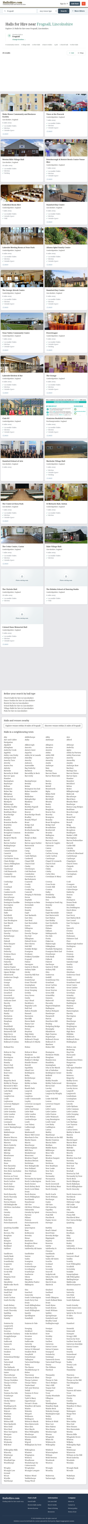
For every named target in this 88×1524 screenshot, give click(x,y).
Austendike (29, 765)
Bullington (50, 835)
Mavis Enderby (10, 1145)
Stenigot (49, 1328)
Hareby (70, 1013)
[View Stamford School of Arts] (22, 449)
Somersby (29, 1295)
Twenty (7, 1398)
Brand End (71, 817)
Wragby (7, 1468)
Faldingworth (51, 933)
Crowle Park (72, 887)
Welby (48, 1416)
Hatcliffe (28, 1018)
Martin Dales (51, 1142)
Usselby (70, 1401)
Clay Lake (50, 866)
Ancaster (49, 747)
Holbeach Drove (52, 1039)
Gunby (27, 998)
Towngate (50, 1390)
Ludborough (30, 1127)
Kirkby (27, 1080)
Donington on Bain (32, 902)
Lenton (48, 1101)
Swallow (7, 1352)
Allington (49, 745)
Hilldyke (70, 1034)
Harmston (29, 1016)
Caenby (28, 848)
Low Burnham (10, 1124)
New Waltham (30, 1171)
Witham (49, 1455)
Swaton (7, 1354)
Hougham (50, 1057)
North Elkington (73, 1181)
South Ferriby (9, 1300)
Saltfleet (7, 1248)
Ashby (48, 752)
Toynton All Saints (74, 1390)
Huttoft (28, 1065)
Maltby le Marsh (73, 1132)
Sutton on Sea (9, 1349)
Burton (27, 840)
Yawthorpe (8, 1481)
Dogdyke (28, 900)
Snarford (28, 1292)
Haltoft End (8, 1011)
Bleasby (49, 801)
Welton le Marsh (31, 1421)
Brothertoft (50, 830)
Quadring (70, 1222)
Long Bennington (53, 1119)
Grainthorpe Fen (52, 980)
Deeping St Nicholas (33, 894)
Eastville (49, 925)
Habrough (71, 1000)
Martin (27, 1142)
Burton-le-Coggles (53, 843)
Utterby (7, 1403)
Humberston (51, 1060)
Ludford (70, 1127)
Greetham (71, 993)
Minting (7, 1153)
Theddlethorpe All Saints (11, 1371)
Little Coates (51, 1109)
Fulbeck (49, 959)
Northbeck (71, 1197)
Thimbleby (71, 1370)
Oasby (48, 1202)
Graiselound (72, 980)
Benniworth (50, 789)
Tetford (7, 1364)
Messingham (9, 1148)
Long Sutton (71, 1119)
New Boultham (52, 1166)
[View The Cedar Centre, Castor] (22, 535)
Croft (69, 882)
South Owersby (10, 1308)
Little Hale (29, 1111)
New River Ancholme (12, 1171)
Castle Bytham (30, 856)
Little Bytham (72, 1106)
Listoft (48, 1106)
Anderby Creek (10, 750)
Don (47, 900)
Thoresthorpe (9, 1375)
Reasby (69, 1230)
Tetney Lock (71, 1364)
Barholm (7, 770)
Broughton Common (12, 832)
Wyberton (50, 1476)
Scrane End (8, 1269)
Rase (27, 1230)
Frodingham (9, 959)
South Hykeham (73, 1300)
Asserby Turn (9, 760)
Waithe (28, 1408)
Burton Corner (52, 840)
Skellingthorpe (73, 1279)
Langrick (28, 1091)
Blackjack (8, 801)
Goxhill (48, 977)
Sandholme (29, 1253)
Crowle (28, 887)
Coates (69, 869)
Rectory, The (9, 1233)
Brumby (49, 832)
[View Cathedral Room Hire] (22, 193)
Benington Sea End (32, 789)
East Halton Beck (73, 918)
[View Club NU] (22, 406)
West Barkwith (10, 1424)
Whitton (70, 1439)
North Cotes (50, 1181)
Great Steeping (31, 990)
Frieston (70, 954)
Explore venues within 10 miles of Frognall (22, 725)
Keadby (70, 1070)
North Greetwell (52, 1184)
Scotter (7, 1266)
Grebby (28, 993)
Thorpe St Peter (10, 1383)
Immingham (51, 1065)
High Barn (71, 1031)
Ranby (69, 1228)
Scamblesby (9, 1261)
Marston (7, 1142)
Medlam (49, 1145)
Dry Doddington (73, 907)
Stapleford (8, 1328)
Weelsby (7, 1416)
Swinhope (50, 1357)
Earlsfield (8, 915)
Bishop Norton (10, 799)
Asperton (49, 758)
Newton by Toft (73, 1173)
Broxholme (29, 832)
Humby (7, 1062)
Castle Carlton (51, 856)
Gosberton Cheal (73, 974)
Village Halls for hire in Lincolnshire (19, 708)
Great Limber (72, 987)
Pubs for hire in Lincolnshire (15, 711)
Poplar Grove (51, 1220)
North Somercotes (74, 1194)
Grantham (50, 982)
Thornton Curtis (10, 1377)
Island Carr (29, 1070)
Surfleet (49, 1341)
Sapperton (50, 1256)
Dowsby (49, 905)
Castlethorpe (72, 856)
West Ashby (71, 1421)
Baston (48, 781)
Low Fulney (29, 1124)
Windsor (28, 1452)
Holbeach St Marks (32, 1042)
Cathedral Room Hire (11, 205)
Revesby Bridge (52, 1235)
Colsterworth (72, 871)
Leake (6, 1098)
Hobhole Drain (10, 1036)
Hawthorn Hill (52, 1021)
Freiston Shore (10, 954)
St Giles (70, 1315)
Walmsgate (71, 1411)
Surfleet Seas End (74, 1341)
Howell (69, 1057)
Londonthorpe (31, 1119)
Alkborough (29, 745)
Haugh (69, 1018)
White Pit (49, 1439)
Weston (49, 1434)
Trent (48, 1393)
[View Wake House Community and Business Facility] (22, 102)
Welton (69, 1419)
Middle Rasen (51, 1148)
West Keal (8, 1429)
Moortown (29, 1155)
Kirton (27, 1086)
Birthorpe (50, 796)
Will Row (7, 1445)
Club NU (6, 418)
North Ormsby (51, 1189)
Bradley (7, 817)
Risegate (7, 1240)
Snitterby (70, 1292)
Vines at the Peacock (55, 114)
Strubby (49, 1336)
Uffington (49, 1398)
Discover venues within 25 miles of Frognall (62, 725)
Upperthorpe (30, 1401)
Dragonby (8, 907)
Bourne (28, 812)
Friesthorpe (50, 954)
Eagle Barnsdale (52, 913)
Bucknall (7, 835)
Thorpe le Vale (52, 1380)
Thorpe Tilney (30, 1383)
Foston (69, 949)
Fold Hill (28, 946)
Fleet (69, 941)
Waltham (7, 1414)
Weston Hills (72, 1434)
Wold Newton (51, 1457)
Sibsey (27, 1277)
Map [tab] (81, 53)
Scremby (49, 1269)
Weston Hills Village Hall (13, 159)
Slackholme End (10, 1290)
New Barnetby (10, 1166)
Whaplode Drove (73, 1437)
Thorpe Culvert (73, 1377)
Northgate (8, 1199)
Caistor (48, 848)
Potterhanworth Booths (31, 1223)
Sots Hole (70, 1295)
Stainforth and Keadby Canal (52, 1319)
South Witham (51, 1310)
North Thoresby (10, 1197)
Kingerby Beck (10, 1080)
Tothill (27, 1390)
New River (71, 1168)
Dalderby (70, 892)
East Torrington (73, 923)
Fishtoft (7, 941)
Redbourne (29, 1233)
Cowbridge (8, 882)
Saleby (48, 1246)
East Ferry (71, 915)
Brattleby (8, 825)
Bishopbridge (30, 799)
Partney (28, 1215)
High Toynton (51, 1034)
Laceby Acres (72, 1088)
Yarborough (50, 1478)
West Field (8, 1426)
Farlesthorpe (9, 936)
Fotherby (7, 951)
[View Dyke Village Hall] (66, 535)
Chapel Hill (29, 861)
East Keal (28, 920)
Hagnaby (7, 1005)
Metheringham (31, 1148)
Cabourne (50, 845)
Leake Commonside (33, 1098)
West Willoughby (32, 1432)
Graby (69, 977)
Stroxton (28, 1336)
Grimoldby (50, 995)
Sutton (6, 1346)
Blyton (27, 804)
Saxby (27, 1259)
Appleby (7, 752)
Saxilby (70, 1259)
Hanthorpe (50, 1013)
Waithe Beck (51, 1408)
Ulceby (69, 1398)
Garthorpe (50, 964)
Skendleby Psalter (32, 1282)
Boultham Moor (10, 812)
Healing (49, 1024)
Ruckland (8, 1246)
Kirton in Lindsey (11, 1088)
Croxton (49, 889)
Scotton (49, 1266)
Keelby (69, 1073)
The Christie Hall (9, 589)
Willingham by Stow (33, 1445)
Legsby (28, 1101)
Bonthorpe (71, 804)
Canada (49, 851)
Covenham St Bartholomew (30, 877)
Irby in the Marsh (53, 1067)
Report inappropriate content (65, 1521)
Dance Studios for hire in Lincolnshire (19, 700)
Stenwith (70, 1328)
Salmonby (71, 1246)
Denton (70, 894)
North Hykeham (73, 1184)
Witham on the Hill (74, 1455)
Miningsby (71, 1150)
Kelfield (49, 1075)
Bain (47, 768)
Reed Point (50, 1233)
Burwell (70, 843)
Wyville (7, 1478)
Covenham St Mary (53, 876)
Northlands (29, 1199)
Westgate (7, 1434)
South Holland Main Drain (54, 1301)
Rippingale (50, 1238)
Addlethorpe (30, 737)
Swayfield (29, 1354)
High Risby (29, 1034)
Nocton (28, 1176)
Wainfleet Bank (52, 1406)
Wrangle (49, 1468)
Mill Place (29, 1150)
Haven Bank (30, 1021)
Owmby (7, 1212)
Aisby (27, 739)
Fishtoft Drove (30, 941)
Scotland (49, 1264)
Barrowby (29, 776)
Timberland (30, 1385)
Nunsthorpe (30, 1202)
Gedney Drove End (11, 969)
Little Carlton (9, 1109)
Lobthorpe (8, 1119)
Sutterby (28, 1344)
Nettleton (49, 1163)
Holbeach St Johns (11, 1042)
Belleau (7, 786)
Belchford (71, 783)
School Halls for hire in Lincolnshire (18, 705)
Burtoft (7, 840)
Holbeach (70, 1036)
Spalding (7, 1313)
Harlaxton (8, 1016)
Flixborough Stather (75, 944)
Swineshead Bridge (12, 1357)
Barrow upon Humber (9, 777)
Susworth (8, 1344)
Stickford (28, 1331)
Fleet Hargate (9, 944)
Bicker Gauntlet (31, 791)
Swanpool (50, 1352)
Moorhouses (9, 1155)
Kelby (27, 1075)
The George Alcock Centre (13, 290)
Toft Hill (7, 1388)
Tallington (29, 1359)
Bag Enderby (30, 768)
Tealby (69, 1362)
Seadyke (70, 1271)
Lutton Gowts (72, 1129)
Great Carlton (51, 985)
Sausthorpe (8, 1259)
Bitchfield (50, 799)
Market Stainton (52, 1140)
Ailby (48, 737)
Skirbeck (49, 1284)
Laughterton (9, 1096)
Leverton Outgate (53, 1104)
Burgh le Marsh (10, 838)
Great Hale (50, 987)
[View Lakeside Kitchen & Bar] (22, 364)
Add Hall (75, 3)
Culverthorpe (72, 889)
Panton (7, 1215)
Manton (70, 1135)
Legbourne (8, 1101)
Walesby (28, 1411)
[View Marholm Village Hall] (66, 449)
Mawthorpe (29, 1145)
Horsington (8, 1057)
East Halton (50, 918)
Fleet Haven (30, 944)
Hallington (50, 1008)
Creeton (49, 882)
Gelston (70, 969)
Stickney (49, 1331)
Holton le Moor (31, 1052)
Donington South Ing (54, 902)
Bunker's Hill (72, 835)
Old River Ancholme (12, 1207)
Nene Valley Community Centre (16, 333)
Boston (48, 807)
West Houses (72, 1426)
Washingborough (53, 1414)
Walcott (7, 1411)
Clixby (48, 869)
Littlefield (71, 1117)
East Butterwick (52, 915)
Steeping (28, 1328)
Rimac (27, 1238)
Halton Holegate (52, 1011)
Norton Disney (10, 1202)
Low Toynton (72, 1124)
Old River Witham (32, 1207)
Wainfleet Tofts (10, 1408)
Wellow (49, 1419)
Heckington (29, 1026)
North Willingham (32, 1197)
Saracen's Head (73, 1256)
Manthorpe (50, 1135)
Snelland (49, 1292)
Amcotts (28, 747)
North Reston (30, 1194)
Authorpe (49, 765)
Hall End (28, 1008)
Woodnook (50, 1460)
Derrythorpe (9, 897)
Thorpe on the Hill (74, 1380)
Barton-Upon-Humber (72, 777)
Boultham (70, 809)
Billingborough (73, 791)
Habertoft (50, 1000)
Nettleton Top (72, 1163)
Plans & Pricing (53, 1508)
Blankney (28, 801)
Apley (69, 750)
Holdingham (72, 1042)
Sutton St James (52, 1349)
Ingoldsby (29, 1067)
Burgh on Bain (30, 838)
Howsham (8, 1060)
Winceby (7, 1452)
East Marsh (8, 923)
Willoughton (30, 1450)
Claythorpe (8, 869)
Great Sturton (51, 990)
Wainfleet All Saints (33, 1406)
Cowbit (69, 876)
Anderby (70, 747)
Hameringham (73, 1011)
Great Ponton (9, 990)
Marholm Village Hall (55, 461)
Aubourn (28, 763)
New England (9, 1168)
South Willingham (32, 1310)
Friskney (7, 956)
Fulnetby (7, 962)
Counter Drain (10, 876)
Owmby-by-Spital (32, 1212)
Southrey (70, 1310)
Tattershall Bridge (32, 1362)
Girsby (27, 972)
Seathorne (29, 1274)
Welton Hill (8, 1421)
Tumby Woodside (53, 1395)
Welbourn (29, 1416)
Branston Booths (10, 822)
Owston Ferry (51, 1212)
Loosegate (8, 1122)
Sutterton (49, 1344)
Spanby (28, 1313)
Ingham (70, 1065)
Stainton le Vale (31, 1323)
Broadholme (51, 827)
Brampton (50, 817)
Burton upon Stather (33, 843)
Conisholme (29, 874)
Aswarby (49, 760)
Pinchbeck (50, 1217)
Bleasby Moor (72, 801)
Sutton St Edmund (32, 1349)
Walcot (69, 1408)
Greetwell (8, 995)
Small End (8, 1292)
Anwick (49, 750)
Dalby (48, 892)
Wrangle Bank (72, 1468)
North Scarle (51, 1194)
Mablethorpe (9, 1132)
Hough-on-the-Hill (32, 1057)
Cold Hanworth (10, 871)
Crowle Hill (50, 887)
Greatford (8, 993)
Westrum (7, 1437)
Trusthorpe (8, 1395)
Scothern (28, 1264)
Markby (70, 1137)
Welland (7, 1419)
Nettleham (29, 1163)
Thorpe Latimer (31, 1380)
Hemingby (50, 1029)
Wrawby (49, 1470)
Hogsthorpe (50, 1036)
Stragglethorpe (10, 1336)
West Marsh (30, 1429)
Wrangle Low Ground (9, 1471)
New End (70, 1166)
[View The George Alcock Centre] (22, 278)
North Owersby (73, 1189)
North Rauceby (10, 1194)
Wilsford (49, 1450)
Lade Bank (8, 1091)
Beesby (48, 783)
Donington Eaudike (12, 902)
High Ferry (8, 1034)
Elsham (49, 928)
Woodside (71, 1460)
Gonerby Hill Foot (32, 974)
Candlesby (71, 851)
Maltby (48, 1132)
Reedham (70, 1233)
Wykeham (71, 1476)
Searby (7, 1274)
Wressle (70, 1470)
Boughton (49, 809)
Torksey (70, 1388)
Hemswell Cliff (10, 1031)
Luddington (50, 1127)
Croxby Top (29, 889)
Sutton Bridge (30, 1346)
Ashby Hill (50, 755)
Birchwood (8, 796)
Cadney (7, 848)
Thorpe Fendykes (11, 1380)
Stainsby (70, 1318)
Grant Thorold (30, 982)
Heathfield (8, 1026)
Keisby (6, 1075)
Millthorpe (50, 1150)
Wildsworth (50, 1442)
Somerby (7, 1295)
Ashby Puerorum (73, 755)
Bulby (27, 835)
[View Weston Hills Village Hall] (22, 147)
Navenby (70, 1160)
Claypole (70, 866)
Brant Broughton (52, 822)
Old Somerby (51, 1207)
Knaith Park (30, 1088)
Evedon (70, 931)
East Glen (28, 918)
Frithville (70, 956)
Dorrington (8, 905)
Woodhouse (29, 1460)
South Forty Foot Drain (31, 1301)
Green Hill (50, 993)
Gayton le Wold (52, 967)
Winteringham (52, 1452)
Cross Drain (50, 884)
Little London (72, 1111)
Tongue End (50, 1388)
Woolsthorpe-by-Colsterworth (31, 1464)
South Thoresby (10, 1310)
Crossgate (70, 884)
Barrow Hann (51, 773)
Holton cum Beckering (71, 1048)
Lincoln (70, 1104)
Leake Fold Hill (52, 1098)
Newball (70, 1171)
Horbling (7, 1055)
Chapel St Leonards (53, 861)
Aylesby (7, 768)
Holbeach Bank (10, 1039)
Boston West (9, 809)
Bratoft (69, 822)
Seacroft (49, 1271)
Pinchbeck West (73, 1217)
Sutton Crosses (72, 1346)
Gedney (70, 967)
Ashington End (10, 758)
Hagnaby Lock (30, 1005)
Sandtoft (70, 1253)
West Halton (51, 1426)
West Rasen (50, 1429)
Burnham (49, 838)
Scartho (49, 1261)
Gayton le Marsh (31, 967)
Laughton (29, 1096)
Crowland (8, 887)
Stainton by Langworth (8, 1324)
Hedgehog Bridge (53, 1026)
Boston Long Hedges (75, 807)
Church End (29, 863)
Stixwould (71, 1331)
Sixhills (7, 1279)
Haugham (8, 1021)
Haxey (6, 1024)
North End (8, 1184)
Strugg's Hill (72, 1336)
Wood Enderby (73, 1457)
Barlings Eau (72, 770)
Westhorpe (29, 1434)
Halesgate (8, 1008)
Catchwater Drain (11, 858)
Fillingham (29, 938)
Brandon (7, 820)
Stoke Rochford (31, 1333)
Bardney (70, 768)
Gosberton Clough (11, 977)
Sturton (49, 1339)
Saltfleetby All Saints (33, 1248)
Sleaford (49, 1290)
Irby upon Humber (74, 1067)
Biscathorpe (71, 796)
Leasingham (72, 1098)
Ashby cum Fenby (11, 755)
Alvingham (8, 747)
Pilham (28, 1217)
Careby (28, 853)
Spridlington (30, 1315)
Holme (27, 1047)
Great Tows (71, 990)
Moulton (7, 1158)
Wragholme (30, 1468)
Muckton (7, 1160)
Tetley (27, 1364)
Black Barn (71, 799)
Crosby (27, 884)
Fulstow (49, 962)
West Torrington (10, 1432)
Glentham (71, 972)
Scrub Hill (8, 1271)
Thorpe (49, 1377)
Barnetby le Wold (11, 773)
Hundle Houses (31, 1062)
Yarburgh (70, 1478)
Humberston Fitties (74, 1060)
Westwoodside (31, 1437)
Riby (68, 1235)
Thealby (70, 1367)
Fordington (71, 946)
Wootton (49, 1463)
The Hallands (9, 1367)
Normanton (50, 1179)
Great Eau (8, 987)
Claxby (27, 866)
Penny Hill (71, 1215)
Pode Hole (8, 1220)
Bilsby (27, 794)
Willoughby (50, 1445)
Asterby (28, 760)
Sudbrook (8, 1341)
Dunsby (28, 910)
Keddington (29, 1073)
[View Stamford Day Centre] (66, 193)
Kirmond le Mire (10, 1086)
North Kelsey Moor (53, 1186)
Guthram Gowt (10, 1000)
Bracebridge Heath (32, 814)
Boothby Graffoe (10, 807)
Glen (47, 972)
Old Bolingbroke (10, 1204)
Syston (6, 1359)
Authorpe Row (72, 765)
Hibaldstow (50, 1031)
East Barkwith (30, 915)
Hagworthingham (53, 1005)
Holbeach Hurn (73, 1039)
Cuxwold (28, 892)
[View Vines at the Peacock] (66, 102)
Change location (18, 39)
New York (50, 1171)
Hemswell (71, 1029)
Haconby (49, 1003)
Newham (7, 1173)
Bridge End (29, 825)
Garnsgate (29, 964)
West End (70, 1424)
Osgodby (49, 1210)
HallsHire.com (10, 1498)
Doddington (9, 900)
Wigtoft (28, 1442)
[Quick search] (84, 3)
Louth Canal (50, 1122)
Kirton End (50, 1086)
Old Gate (49, 1204)
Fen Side (49, 936)
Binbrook (70, 794)
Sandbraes (8, 1253)
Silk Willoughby (73, 1277)
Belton (69, 786)
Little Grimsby (10, 1111)
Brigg (69, 825)
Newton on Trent (11, 1176)
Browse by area (33, 1508)
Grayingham (30, 985)
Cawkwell (29, 858)
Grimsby (70, 995)
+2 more (5, 134)
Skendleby (8, 1282)
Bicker (69, 789)
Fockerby (7, 946)
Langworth (71, 1093)
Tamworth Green (53, 1359)
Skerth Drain (51, 1282)
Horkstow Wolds (52, 1055)
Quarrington (30, 1228)
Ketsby (6, 1078)
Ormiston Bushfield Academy (59, 418)
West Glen (29, 1426)
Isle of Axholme (52, 1070)
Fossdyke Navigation (54, 949)
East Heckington (10, 920)
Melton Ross (71, 1145)
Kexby (48, 1078)
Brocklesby (71, 827)
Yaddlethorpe (30, 1478)
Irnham (7, 1070)
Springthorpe (51, 1315)
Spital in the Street (74, 1313)
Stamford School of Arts (12, 461)
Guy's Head (29, 1000)
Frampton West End (54, 951)
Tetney (48, 1364)
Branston (70, 820)
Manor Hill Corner (32, 1135)
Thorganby (50, 1375)
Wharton (7, 1439)
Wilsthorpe (71, 1450)
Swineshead (71, 1354)
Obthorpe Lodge (73, 1202)
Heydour (28, 1031)
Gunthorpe (71, 998)
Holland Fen (9, 1047)
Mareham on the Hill (54, 1137)
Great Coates (72, 985)
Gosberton (50, 974)
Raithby (49, 1228)
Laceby (49, 1088)
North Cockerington (33, 1181)
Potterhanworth (10, 1222)
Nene (6, 1163)
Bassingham (9, 781)
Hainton (70, 1005)
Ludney (7, 1129)
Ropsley (49, 1240)
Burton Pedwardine (75, 840)
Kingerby (70, 1078)
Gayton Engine (10, 967)
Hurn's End (8, 1065)
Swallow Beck (30, 1352)
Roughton (8, 1243)
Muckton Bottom (31, 1160)
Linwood (7, 1106)
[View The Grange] (66, 364)
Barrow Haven (73, 773)
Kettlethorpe (30, 1078)
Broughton (71, 830)
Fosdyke (7, 949)
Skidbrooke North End (11, 1285)
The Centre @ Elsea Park (12, 504)
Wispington (29, 1455)
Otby (69, 1210)
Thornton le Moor (32, 1377)
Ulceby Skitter (9, 1401)
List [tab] (72, 53)
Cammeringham (10, 851)
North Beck (71, 1179)
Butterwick (29, 845)
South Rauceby (31, 1308)
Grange (7, 982)
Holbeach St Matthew (50, 1043)
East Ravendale (31, 923)
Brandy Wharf (31, 820)
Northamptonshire (53, 421)
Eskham (49, 931)
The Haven (29, 1367)
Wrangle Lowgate (32, 1470)
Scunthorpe (29, 1271)
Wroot (6, 1476)
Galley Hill (8, 964)
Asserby (70, 758)
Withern (28, 1457)
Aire (68, 737)
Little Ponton (51, 1114)
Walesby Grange (52, 1411)
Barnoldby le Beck (32, 773)
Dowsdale (71, 905)
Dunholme (8, 910)
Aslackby (28, 758)
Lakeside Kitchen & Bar (12, 375)
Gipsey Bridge (9, 972)
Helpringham (9, 1029)
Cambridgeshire (52, 117)
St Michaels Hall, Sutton (56, 504)
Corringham (72, 874)
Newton (49, 1173)
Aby (5, 737)
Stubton (7, 1339)
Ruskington (29, 1246)
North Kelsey (9, 1186)
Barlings (49, 770)
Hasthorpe (8, 1018)
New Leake (50, 1168)
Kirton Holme (72, 1086)
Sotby (48, 1295)
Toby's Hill (50, 1385)
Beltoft (48, 786)
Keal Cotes (8, 1073)
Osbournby (29, 1210)
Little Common (73, 1109)
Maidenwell (30, 1132)
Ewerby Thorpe (31, 933)
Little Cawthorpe (32, 1109)
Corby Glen (50, 874)
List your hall (52, 1501)
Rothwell (70, 1240)
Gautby (69, 964)
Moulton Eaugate (53, 1158)
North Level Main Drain (32, 1190)
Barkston (28, 770)
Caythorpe (71, 858)
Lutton (48, 1129)
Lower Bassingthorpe (12, 1127)
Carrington (8, 856)
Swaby (69, 1349)
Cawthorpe (50, 858)
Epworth (70, 928)
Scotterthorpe (30, 1266)
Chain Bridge (9, 861)
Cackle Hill (71, 845)
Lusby (27, 1129)
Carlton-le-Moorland (75, 853)
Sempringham (72, 1274)
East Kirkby (50, 920)
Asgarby (28, 752)
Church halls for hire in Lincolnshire (19, 698)
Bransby (49, 820)
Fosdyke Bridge (31, 949)
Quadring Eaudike (11, 1228)
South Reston (51, 1308)
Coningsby (8, 874)
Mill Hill (7, 1150)
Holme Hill (50, 1047)
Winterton (71, 1452)
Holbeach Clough (32, 1039)
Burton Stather (10, 843)
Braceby (49, 814)
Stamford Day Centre (55, 205)
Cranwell (28, 882)
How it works (52, 1505)
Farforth (70, 933)
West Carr (50, 1424)
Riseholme (29, 1240)
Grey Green (29, 995)
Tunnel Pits (71, 1395)
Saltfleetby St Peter (74, 1248)
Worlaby (70, 1463)
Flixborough (51, 944)
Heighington (72, 1026)
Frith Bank (50, 956)
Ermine (28, 931)
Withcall (7, 1457)
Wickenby (8, 1442)
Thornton (70, 1375)
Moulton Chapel (31, 1158)
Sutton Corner (51, 1346)
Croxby (7, 889)
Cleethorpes (30, 869)
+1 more (49, 307)
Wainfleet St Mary (74, 1406)
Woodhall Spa (9, 1460)
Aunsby (70, 763)
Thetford (49, 1370)
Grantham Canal (73, 982)
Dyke (6, 913)
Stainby (7, 1318)
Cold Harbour (30, 871)
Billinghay (8, 794)
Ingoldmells (9, 1067)
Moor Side (50, 1153)
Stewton (7, 1331)
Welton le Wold (52, 1421)
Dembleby (50, 894)
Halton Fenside (31, 1011)
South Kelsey (9, 1305)
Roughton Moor (31, 1243)
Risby (69, 1238)
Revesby (28, 1235)
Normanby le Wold (11, 1179)
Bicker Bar (8, 791)
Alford (69, 739)
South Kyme (50, 1305)
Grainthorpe (30, 980)
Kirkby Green (72, 1080)
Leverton (70, 1101)
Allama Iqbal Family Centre (58, 247)
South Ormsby (72, 1305)
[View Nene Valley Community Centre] (22, 321)
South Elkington (52, 1297)
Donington (71, 900)
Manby (7, 1135)
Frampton (29, 951)
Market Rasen (30, 1140)
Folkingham (50, 946)
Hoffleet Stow (30, 1036)
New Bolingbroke (32, 1166)
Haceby (7, 1003)
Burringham (72, 838)
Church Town (72, 863)
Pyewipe (49, 1222)
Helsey (27, 1029)
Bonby (48, 804)
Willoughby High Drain (73, 1446)
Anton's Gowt (30, 750)
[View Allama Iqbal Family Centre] (66, 235)
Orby (6, 1210)
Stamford (70, 1323)
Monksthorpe (30, 1153)
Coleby (48, 871)
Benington (8, 789)
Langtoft (70, 1091)
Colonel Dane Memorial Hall (14, 627)
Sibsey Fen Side (52, 1277)
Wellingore (29, 1419)
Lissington (29, 1106)
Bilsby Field (50, 794)
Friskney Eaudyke (32, 956)
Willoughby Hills (11, 1450)
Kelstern (70, 1075)
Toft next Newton (32, 1388)
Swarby (70, 1352)
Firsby (48, 938)
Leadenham (71, 1096)
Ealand (69, 913)
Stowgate (70, 1333)
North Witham (52, 1197)
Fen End (28, 936)
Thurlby (7, 1385)
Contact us (71, 1505)
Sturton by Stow (73, 1339)
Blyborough (8, 804)
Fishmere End (72, 938)
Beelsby (28, 783)
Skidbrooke (71, 1282)
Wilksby (70, 1442)
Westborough (51, 1432)
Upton (48, 1401)
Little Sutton (9, 1117)
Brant (27, 822)
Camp (27, 851)
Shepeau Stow (9, 1277)
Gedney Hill (50, 969)
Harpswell (50, 1016)
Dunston (49, 910)
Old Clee (28, 1204)
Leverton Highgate (11, 1104)
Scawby (70, 1261)
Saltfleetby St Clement (51, 1249)
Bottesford (29, 809)
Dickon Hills (50, 897)
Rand (6, 1230)
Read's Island (51, 1230)
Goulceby (28, 977)
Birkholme (29, 796)
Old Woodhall (72, 1207)
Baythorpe (8, 783)
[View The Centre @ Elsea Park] (22, 492)
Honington (50, 1052)
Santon (27, 1256)
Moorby (70, 1153)
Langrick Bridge (52, 1091)
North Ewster (30, 1184)
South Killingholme (32, 1305)
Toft (68, 1385)
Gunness (49, 998)
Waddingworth (10, 1406)
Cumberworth (10, 892)
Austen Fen (8, 765)
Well (68, 1416)
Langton (7, 1093)
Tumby (28, 1395)
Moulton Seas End (74, 1158)
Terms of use (72, 1512)
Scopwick (8, 1264)
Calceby (70, 848)
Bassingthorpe (30, 781)
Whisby (28, 1439)
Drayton (28, 907)
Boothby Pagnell (31, 807)
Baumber (70, 781)
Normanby (50, 1176)
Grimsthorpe (9, 998)
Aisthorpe (50, 739)
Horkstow (29, 1055)
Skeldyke (49, 1279)
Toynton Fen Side (11, 1393)
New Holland (30, 1168)
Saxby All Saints (52, 1259)
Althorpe (70, 745)
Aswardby (71, 760)
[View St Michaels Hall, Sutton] (66, 492)
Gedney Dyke (30, 969)
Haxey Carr (29, 1024)
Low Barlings (72, 1122)
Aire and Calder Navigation (10, 740)
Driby (48, 907)
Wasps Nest (71, 1414)
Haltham (70, 1008)
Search (64, 11)
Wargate (28, 1414)
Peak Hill (49, 1215)
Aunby (48, 763)
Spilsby (49, 1313)
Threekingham (73, 1383)
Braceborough (72, 812)
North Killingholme (74, 1186)
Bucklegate (71, 832)
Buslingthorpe (9, 845)
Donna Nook (72, 902)
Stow (48, 1333)
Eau (68, 925)
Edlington (29, 928)
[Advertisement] (44, 72)
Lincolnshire (6, 120)
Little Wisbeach (52, 1117)
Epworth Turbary (11, 931)
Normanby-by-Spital (33, 1179)
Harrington (71, 1016)
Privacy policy (72, 1508)
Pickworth (8, 1217)
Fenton (6, 938)
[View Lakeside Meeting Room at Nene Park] (22, 235)
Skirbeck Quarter (74, 1284)
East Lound (71, 920)
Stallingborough (52, 1323)
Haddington (71, 1003)
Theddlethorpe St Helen (32, 1371)
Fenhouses (71, 936)
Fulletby (70, 959)
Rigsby (6, 1238)
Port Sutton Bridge (74, 1220)
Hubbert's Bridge (32, 1060)
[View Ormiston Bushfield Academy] (66, 406)
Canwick (7, 853)
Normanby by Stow (74, 1176)
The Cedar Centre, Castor (13, 546)
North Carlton (9, 1181)
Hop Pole (70, 1052)
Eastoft (7, 925)
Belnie (27, 786)
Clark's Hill (8, 866)
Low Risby (50, 1124)
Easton (27, 925)
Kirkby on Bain (31, 1083)
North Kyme (9, 1189)
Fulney (27, 962)
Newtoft (28, 1173)
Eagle (27, 913)
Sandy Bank (8, 1256)
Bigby (48, 791)
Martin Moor (72, 1142)
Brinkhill (28, 827)
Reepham (8, 1235)
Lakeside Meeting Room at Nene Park (18, 247)
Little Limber (51, 1111)
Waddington (72, 1403)
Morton (49, 1155)
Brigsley (7, 827)
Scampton (29, 1261)
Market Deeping (10, 1140)
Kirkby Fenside (52, 1080)
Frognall (28, 959)
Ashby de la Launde (33, 755)
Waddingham (51, 1403)
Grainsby (7, 980)
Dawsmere (8, 894)
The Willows (51, 1367)
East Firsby (8, 918)
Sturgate (28, 1339)
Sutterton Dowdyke (75, 1344)
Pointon (28, 1220)
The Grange (51, 375)
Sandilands (50, 1253)
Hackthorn (29, 1003)
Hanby (6, 1013)
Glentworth (8, 974)
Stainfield (29, 1318)
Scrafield (70, 1266)
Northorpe (50, 1199)
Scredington (30, 1269)
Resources (51, 1512)
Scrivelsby (71, 1269)
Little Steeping (73, 1114)
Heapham (71, 1024)
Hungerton (71, 1062)
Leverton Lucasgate (33, 1104)
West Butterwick (31, 1424)
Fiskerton (49, 941)
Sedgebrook (50, 1274)
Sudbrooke (29, 1341)
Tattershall (8, 1362)
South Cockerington (33, 1297)
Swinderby (50, 1354)
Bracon (69, 814)
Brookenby (8, 830)
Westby (70, 1432)
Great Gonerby (31, 987)
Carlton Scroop (52, 853)
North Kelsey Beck (32, 1186)
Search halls (32, 1501)
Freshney (28, 954)
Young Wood (30, 1481)
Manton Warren (10, 1137)
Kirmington (71, 1083)
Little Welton (30, 1117)
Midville (70, 1148)
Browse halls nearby (34, 1505)
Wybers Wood (30, 1476)
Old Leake (71, 1204)
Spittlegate (8, 1315)
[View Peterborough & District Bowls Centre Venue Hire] (66, 147)
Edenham (8, 928)
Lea (47, 1096)
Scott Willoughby (74, 1264)
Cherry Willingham (12, 863)
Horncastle (71, 1055)
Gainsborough (72, 962)
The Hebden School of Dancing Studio (62, 589)
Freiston (70, 951)
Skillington (29, 1284)
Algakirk (7, 745)
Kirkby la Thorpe (11, 1083)
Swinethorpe (30, 1357)
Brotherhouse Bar (32, 830)
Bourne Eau (50, 812)
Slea (26, 1290)
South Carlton (9, 1297)
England (15, 120)
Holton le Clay (9, 1052)
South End (71, 1297)
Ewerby (7, 933)
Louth (27, 1122)
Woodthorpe (9, 1463)
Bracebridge (9, 814)
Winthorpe (8, 1455)
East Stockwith (52, 923)
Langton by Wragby (54, 1093)
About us (71, 1501)
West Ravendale (73, 1429)
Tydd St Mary (30, 1398)
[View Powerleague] (66, 321)
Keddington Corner (53, 1073)
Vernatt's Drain (31, 1403)
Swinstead (71, 1357)
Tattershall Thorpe (53, 1362)
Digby (69, 897)
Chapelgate (71, 861)
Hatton (48, 1018)
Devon (27, 897)
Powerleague (52, 333)
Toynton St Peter (31, 1393)
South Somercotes (74, 1308)
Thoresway (29, 1375)
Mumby (49, 1160)
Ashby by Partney (74, 752)
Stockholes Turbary (12, 1333)
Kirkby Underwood (53, 1083)
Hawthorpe (71, 1021)
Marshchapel (72, 1140)
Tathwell (70, 1359)
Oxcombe (70, 1212)
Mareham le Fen (31, 1137)
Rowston (49, 1243)
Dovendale (29, 905)
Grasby (7, 985)
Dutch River (71, 910)
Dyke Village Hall (53, 546)
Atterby (7, 763)
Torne (6, 1390)
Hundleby (50, 1062)
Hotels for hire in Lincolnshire (16, 703)
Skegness (28, 1279)
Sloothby (70, 1290)
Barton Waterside (53, 776)
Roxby (69, 1243)
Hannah (28, 1013)
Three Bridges (51, 1383)
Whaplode (50, 1437)
